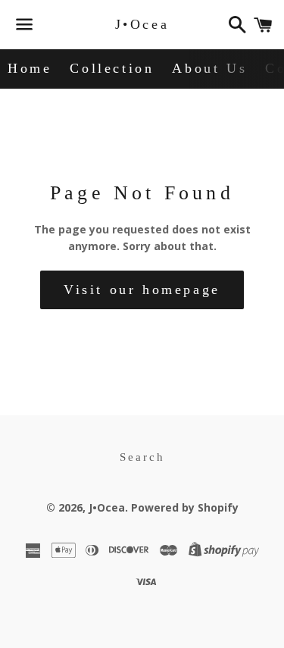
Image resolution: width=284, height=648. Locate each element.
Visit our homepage (142, 289)
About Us (209, 68)
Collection (112, 68)
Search (142, 457)
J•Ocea (142, 24)
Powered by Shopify (185, 507)
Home (29, 68)
